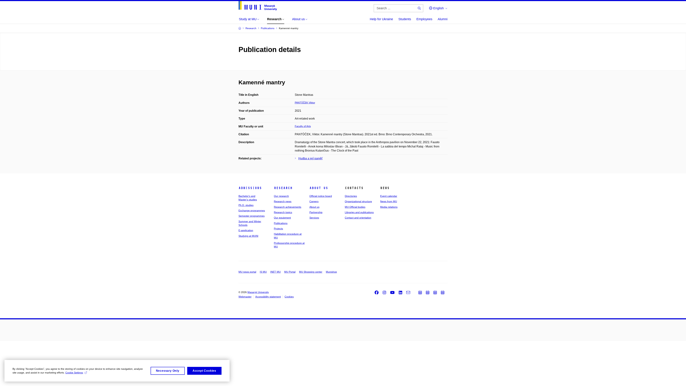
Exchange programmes (251, 210)
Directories (351, 196)
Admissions (250, 188)
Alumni (443, 19)
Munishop (331, 271)
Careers (314, 201)
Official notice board (320, 196)
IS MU (263, 271)
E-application (245, 230)
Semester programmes (251, 215)
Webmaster (245, 296)
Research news (282, 201)
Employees (424, 19)
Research (283, 188)
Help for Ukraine (381, 19)
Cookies (289, 296)
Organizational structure (358, 201)
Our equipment (282, 217)
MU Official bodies (355, 207)
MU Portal (289, 271)
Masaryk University (258, 292)
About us (318, 188)
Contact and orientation (358, 217)
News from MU (388, 201)
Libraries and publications (359, 212)
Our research (281, 196)
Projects (278, 228)
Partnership (315, 212)
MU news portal (247, 271)
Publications (280, 223)
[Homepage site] (257, 6)
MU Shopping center (310, 271)
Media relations (388, 207)
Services (314, 217)
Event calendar (388, 196)
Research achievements (287, 207)
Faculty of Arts (303, 126)
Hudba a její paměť (310, 158)
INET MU (275, 271)
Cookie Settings (74, 372)
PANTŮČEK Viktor (305, 102)
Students (404, 19)
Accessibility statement (268, 296)
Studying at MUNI (248, 235)
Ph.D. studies (245, 205)
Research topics (283, 212)
